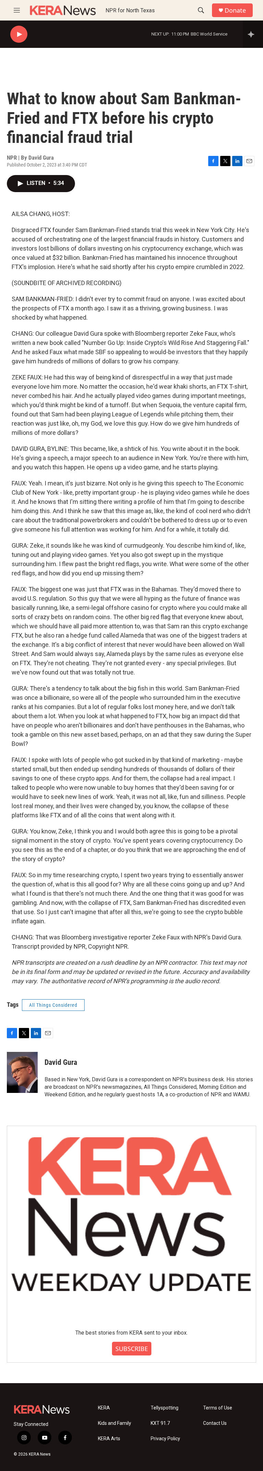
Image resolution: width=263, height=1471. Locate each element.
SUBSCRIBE (131, 1349)
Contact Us (215, 1423)
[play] (18, 34)
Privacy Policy (165, 1438)
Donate (235, 10)
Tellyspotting (164, 1407)
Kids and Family (114, 1423)
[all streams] (253, 34)
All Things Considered (53, 1005)
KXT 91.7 (160, 1423)
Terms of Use (217, 1407)
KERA (104, 1407)
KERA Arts (109, 1438)
